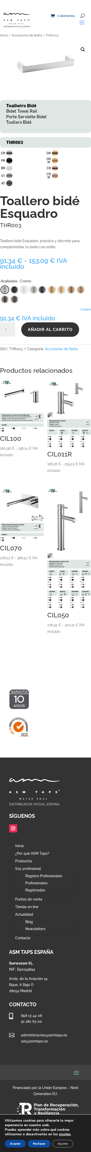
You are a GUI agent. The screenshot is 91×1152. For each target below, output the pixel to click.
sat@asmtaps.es (34, 1041)
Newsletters (35, 929)
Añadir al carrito (50, 329)
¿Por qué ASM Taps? (32, 853)
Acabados (9, 281)
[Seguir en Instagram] (13, 828)
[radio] (42, 290)
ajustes (65, 1134)
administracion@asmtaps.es (44, 1035)
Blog (29, 922)
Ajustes (63, 1144)
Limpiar (85, 309)
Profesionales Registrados (36, 886)
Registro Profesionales (43, 876)
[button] (82, 49)
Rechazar (39, 1144)
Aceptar (15, 1144)
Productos (23, 861)
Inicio (4, 35)
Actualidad (24, 914)
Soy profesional (28, 869)
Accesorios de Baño (27, 35)
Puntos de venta (28, 899)
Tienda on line (26, 907)
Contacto (22, 938)
